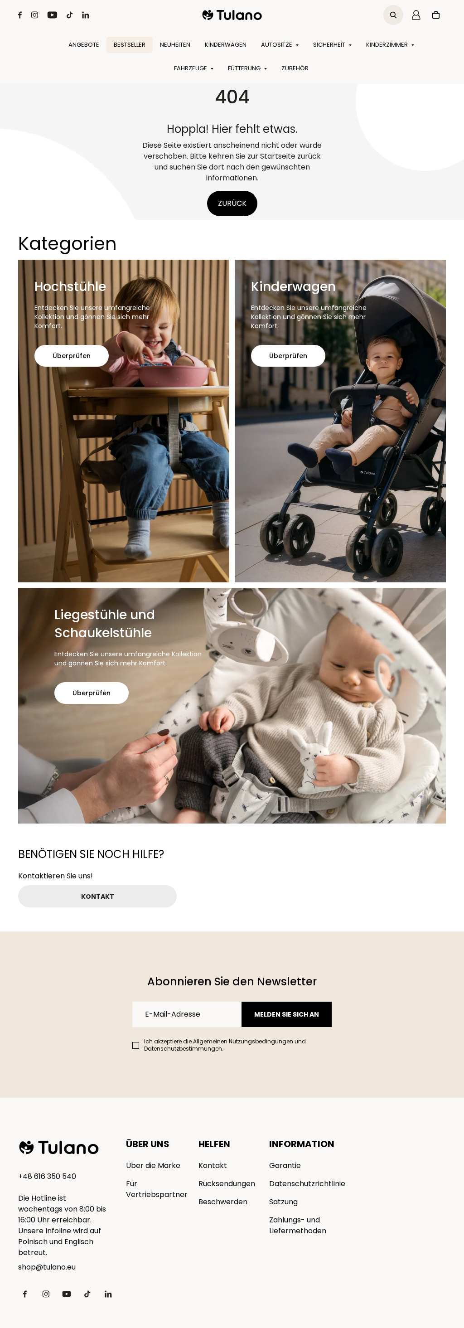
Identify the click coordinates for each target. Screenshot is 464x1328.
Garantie (285, 1165)
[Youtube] (52, 15)
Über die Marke (153, 1165)
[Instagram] (34, 15)
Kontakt (212, 1165)
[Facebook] (20, 15)
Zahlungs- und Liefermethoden (297, 1225)
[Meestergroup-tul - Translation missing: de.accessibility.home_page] (59, 1148)
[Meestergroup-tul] (232, 15)
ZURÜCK (232, 203)
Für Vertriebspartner (157, 1189)
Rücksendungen (226, 1183)
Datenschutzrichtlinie (307, 1183)
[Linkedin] (85, 15)
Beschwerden (222, 1202)
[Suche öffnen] (393, 15)
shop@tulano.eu (47, 1267)
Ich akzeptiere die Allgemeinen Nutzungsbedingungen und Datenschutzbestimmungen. (225, 1045)
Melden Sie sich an (286, 1014)
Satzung (283, 1202)
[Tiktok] (70, 15)
